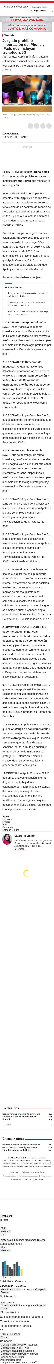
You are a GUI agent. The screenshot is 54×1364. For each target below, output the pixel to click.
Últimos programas (26, 1240)
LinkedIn (42, 126)
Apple (5, 816)
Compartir (40, 1289)
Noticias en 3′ (8, 1240)
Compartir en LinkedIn (12, 1351)
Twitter (36, 126)
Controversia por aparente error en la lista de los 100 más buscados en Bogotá (21, 1116)
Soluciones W (16, 1179)
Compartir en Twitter (11, 1348)
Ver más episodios (11, 1289)
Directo (41, 1240)
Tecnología (9, 35)
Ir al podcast (27, 1289)
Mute (3, 1228)
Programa (22, 6)
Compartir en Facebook (13, 1344)
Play (3, 1234)
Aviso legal (14, 1172)
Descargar (5, 1360)
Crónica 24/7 (7, 1277)
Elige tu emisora (40, 10)
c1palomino (21, 133)
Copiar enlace (8, 1357)
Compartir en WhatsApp (13, 1354)
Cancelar (15, 1334)
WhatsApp (49, 126)
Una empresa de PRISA (27, 1188)
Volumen (5, 1231)
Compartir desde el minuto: (17, 1362)
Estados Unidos (10, 830)
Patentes (7, 819)
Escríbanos (39, 1179)
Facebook (30, 126)
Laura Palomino (10, 133)
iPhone (6, 822)
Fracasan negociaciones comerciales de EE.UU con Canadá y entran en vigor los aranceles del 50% (21, 1147)
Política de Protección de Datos (33, 1172)
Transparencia (46, 1176)
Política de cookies (9, 1176)
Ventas (6, 824)
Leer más (19, 849)
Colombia (7, 827)
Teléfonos (28, 1179)
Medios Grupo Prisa (27, 1196)
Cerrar (4, 1308)
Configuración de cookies (29, 1176)
